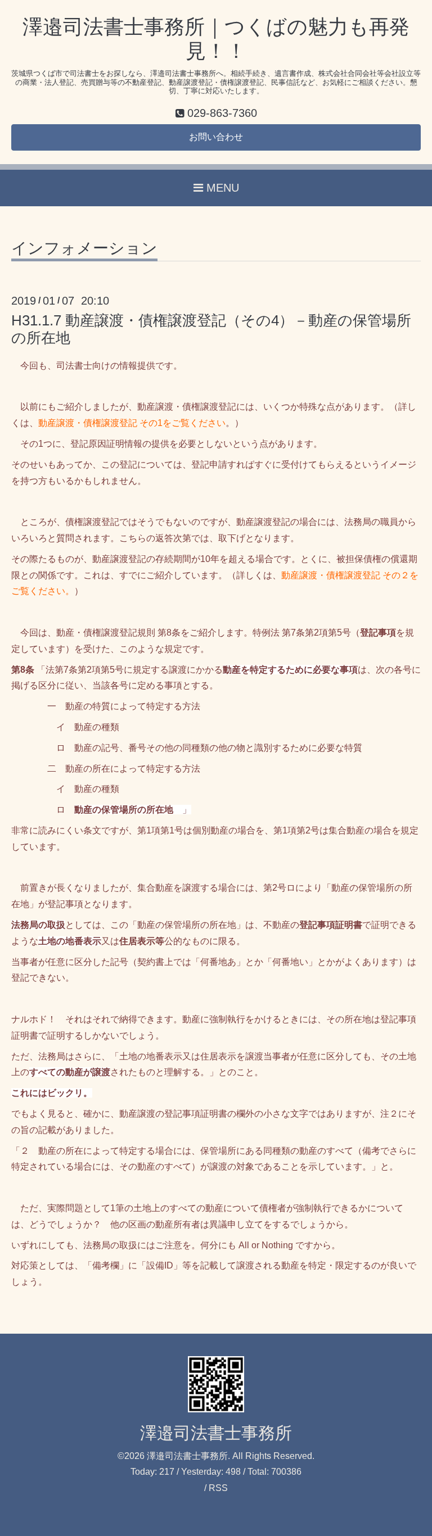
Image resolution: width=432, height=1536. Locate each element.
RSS (218, 1488)
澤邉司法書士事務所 (216, 1433)
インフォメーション (84, 249)
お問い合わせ (216, 137)
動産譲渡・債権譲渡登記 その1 (100, 423)
